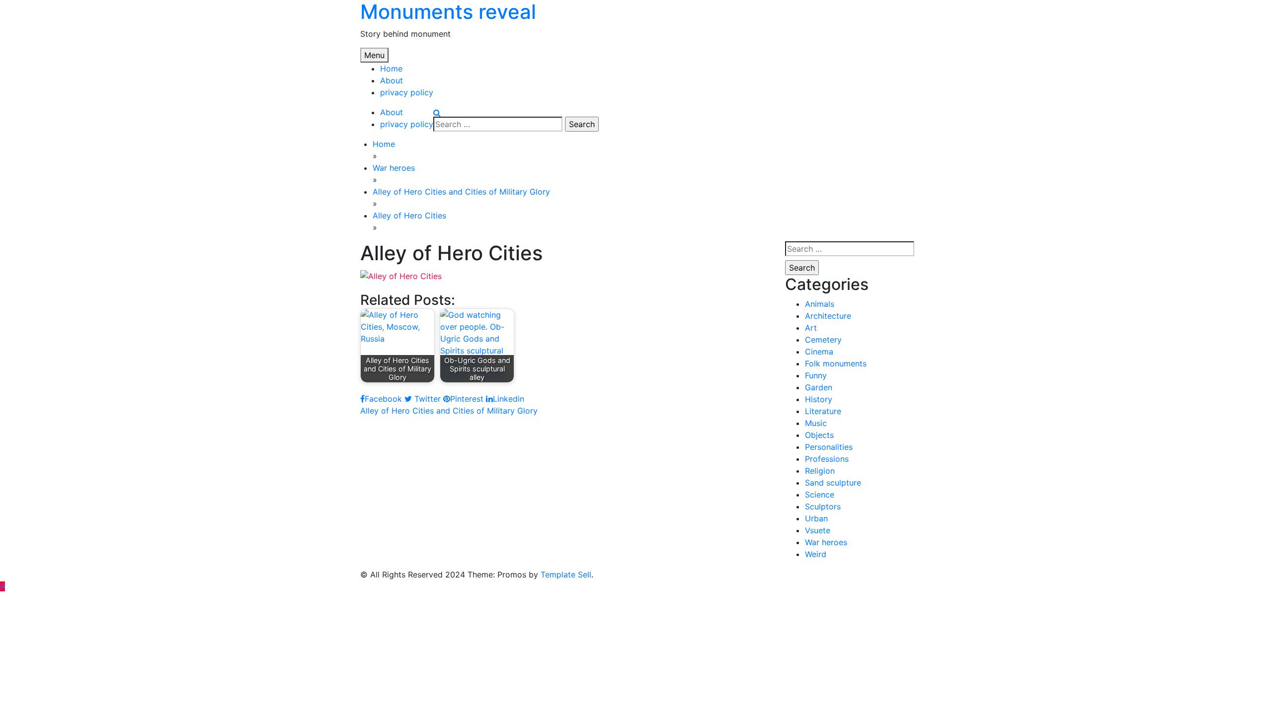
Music (816, 423)
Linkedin (508, 399)
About (391, 80)
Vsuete (817, 530)
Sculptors (823, 506)
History (818, 399)
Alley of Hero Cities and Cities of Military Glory (449, 411)
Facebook (383, 399)
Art (811, 328)
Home (391, 68)
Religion (820, 471)
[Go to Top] (2, 586)
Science (819, 495)
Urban (816, 518)
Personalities (829, 447)
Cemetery (823, 340)
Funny (816, 375)
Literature (823, 411)
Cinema (819, 352)
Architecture (828, 316)
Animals (819, 304)
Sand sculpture (833, 483)
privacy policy (406, 92)
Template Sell (566, 574)
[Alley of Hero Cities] (401, 275)
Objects (819, 435)
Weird (815, 554)
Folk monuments (836, 363)
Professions (827, 459)
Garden (818, 387)
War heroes (826, 542)
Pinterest (466, 399)
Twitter (426, 399)
